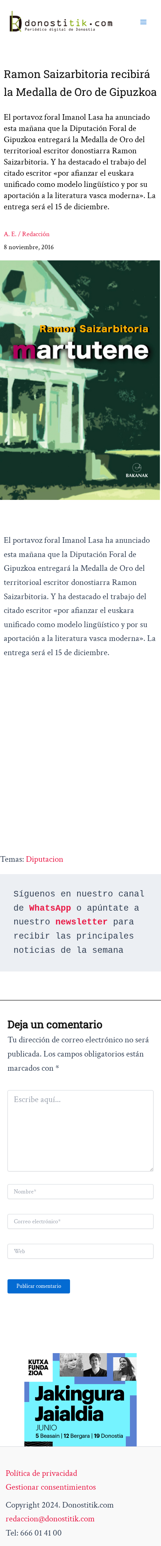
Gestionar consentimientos (51, 1487)
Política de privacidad (41, 1473)
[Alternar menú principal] (143, 22)
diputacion (44, 859)
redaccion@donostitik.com (50, 1518)
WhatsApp (50, 908)
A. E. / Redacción (27, 234)
